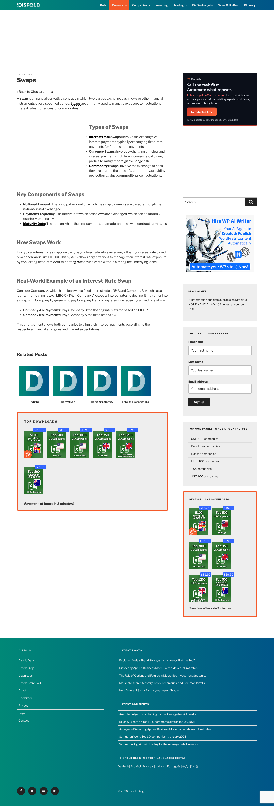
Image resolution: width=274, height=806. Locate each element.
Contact (23, 720)
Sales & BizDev (228, 5)
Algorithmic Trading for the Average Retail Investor (164, 714)
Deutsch (123, 766)
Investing (161, 5)
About (22, 690)
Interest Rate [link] (99, 137)
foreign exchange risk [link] (133, 161)
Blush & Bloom (128, 721)
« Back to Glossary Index (35, 92)
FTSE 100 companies (205, 461)
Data (103, 5)
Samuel (124, 736)
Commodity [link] (98, 166)
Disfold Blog (26, 668)
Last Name (195, 361)
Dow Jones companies (205, 446)
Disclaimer (25, 698)
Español (136, 766)
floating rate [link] (74, 262)
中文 (185, 766)
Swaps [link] (76, 103)
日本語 (194, 766)
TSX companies (201, 468)
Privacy (23, 705)
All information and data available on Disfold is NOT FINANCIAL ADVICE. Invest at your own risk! (217, 304)
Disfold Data (26, 660)
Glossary (250, 5)
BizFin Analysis (202, 5)
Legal (21, 713)
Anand (123, 714)
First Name (195, 342)
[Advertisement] (137, 38)
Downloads (119, 5)
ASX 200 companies (204, 476)
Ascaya (124, 729)
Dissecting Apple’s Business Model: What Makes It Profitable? (158, 668)
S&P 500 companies (204, 438)
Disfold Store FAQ (29, 683)
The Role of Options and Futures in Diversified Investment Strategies (162, 675)
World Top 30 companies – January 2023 (159, 736)
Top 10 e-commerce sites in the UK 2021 (169, 721)
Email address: (198, 381)
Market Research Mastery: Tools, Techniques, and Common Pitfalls (162, 683)
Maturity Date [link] (34, 224)
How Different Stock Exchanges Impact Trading (149, 690)
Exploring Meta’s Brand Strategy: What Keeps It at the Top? (157, 660)
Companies (139, 5)
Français (148, 766)
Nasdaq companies (203, 453)
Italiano (160, 766)
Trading (179, 5)
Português (173, 766)
